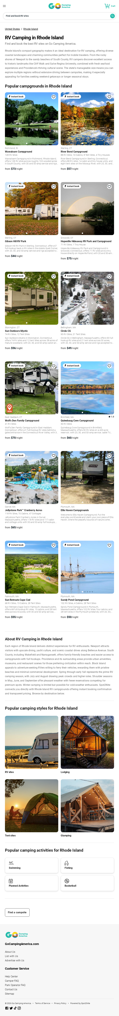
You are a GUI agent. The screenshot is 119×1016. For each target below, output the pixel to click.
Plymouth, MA (68, 507)
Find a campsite (17, 912)
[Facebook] (7, 1008)
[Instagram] (19, 1008)
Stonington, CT (12, 327)
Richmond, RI (11, 148)
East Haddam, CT (13, 417)
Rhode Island (30, 29)
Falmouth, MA (12, 596)
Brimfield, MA (67, 417)
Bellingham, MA (68, 327)
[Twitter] (11, 1008)
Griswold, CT (67, 238)
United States (12, 29)
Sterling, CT (66, 148)
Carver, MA (10, 507)
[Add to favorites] (54, 97)
